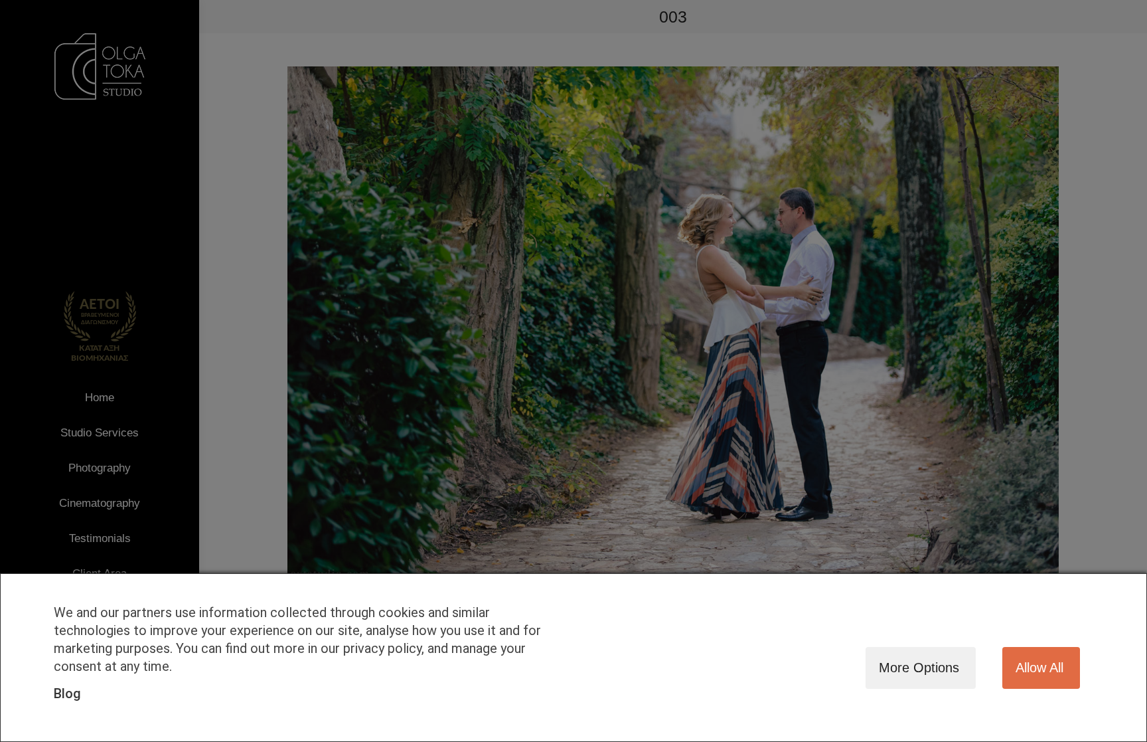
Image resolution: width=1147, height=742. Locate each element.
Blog (67, 693)
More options (919, 667)
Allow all (1039, 667)
